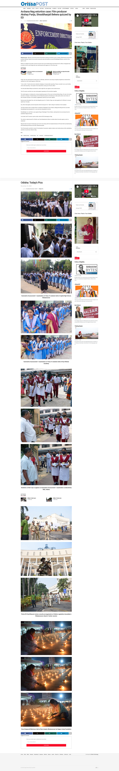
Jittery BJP (77, 113)
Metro (37, 8)
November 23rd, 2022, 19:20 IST (31, 188)
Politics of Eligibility (79, 91)
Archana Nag (33, 135)
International (48, 8)
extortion (41, 135)
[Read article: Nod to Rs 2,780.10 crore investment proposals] (23, 73)
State (33, 8)
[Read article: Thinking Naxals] (86, 162)
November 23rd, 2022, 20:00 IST (33, 20)
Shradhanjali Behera (49, 135)
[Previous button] (75, 59)
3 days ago (55, 499)
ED (37, 135)
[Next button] (97, 59)
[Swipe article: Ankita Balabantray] (86, 230)
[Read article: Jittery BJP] (86, 120)
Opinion (49, 754)
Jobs (70, 754)
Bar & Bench (78, 134)
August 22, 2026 (78, 104)
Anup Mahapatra (82, 68)
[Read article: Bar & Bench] (86, 141)
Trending (29, 8)
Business (54, 8)
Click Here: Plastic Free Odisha (83, 42)
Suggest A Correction (25, 141)
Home (24, 8)
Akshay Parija (26, 135)
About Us (57, 754)
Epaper (87, 8)
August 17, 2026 (78, 168)
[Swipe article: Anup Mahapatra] (86, 59)
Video (83, 8)
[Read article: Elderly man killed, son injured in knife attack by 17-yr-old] (49, 73)
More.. (76, 8)
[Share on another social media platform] (70, 53)
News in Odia (93, 8)
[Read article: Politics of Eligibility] (86, 98)
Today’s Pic (41, 188)
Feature (59, 8)
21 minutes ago (56, 74)
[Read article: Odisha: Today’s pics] (23, 500)
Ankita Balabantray (83, 239)
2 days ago (30, 499)
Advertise (61, 754)
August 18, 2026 (78, 147)
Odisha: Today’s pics (31, 498)
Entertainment (65, 8)
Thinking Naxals (79, 155)
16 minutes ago (31, 74)
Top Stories (45, 20)
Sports (72, 8)
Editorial (45, 754)
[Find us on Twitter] (97, 767)
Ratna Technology (94, 754)
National (42, 8)
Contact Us (66, 754)
